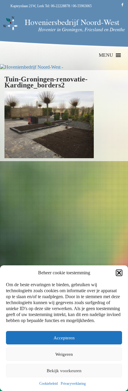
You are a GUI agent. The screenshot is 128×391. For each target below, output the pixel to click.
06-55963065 (82, 6)
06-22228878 (60, 6)
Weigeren (64, 354)
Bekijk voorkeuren (64, 370)
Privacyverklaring (73, 383)
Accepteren (64, 337)
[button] (119, 273)
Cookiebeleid (48, 383)
